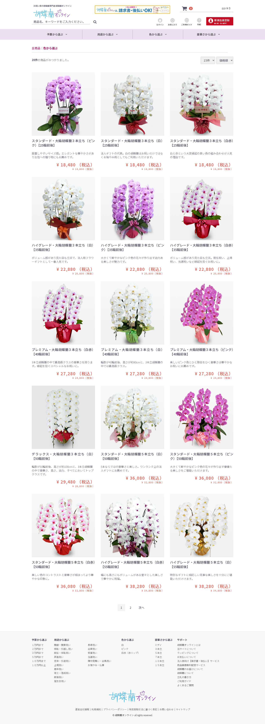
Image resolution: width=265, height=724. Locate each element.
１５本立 (159, 665)
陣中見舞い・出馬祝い (99, 661)
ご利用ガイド (184, 681)
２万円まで (37, 649)
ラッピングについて (187, 652)
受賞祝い (92, 652)
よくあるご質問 (185, 685)
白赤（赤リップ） (130, 652)
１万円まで (37, 644)
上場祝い (58, 665)
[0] (184, 8)
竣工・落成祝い (62, 673)
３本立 (158, 649)
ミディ (158, 644)
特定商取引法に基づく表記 (143, 709)
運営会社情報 (82, 709)
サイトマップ (183, 709)
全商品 (36, 48)
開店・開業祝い (62, 644)
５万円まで (37, 657)
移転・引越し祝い (63, 649)
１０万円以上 (39, 665)
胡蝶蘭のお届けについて (190, 669)
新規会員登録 (221, 21)
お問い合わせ (167, 709)
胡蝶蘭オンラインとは (189, 644)
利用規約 (96, 709)
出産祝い (92, 649)
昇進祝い (58, 657)
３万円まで (37, 652)
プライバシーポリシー (115, 709)
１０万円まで (39, 661)
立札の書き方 (184, 677)
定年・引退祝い (62, 661)
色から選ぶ (50, 48)
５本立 (158, 652)
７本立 (158, 657)
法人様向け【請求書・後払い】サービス (198, 661)
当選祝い (92, 657)
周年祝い (58, 669)
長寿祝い (92, 644)
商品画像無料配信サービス (191, 665)
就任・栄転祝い (62, 652)
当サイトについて (186, 649)
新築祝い (58, 677)
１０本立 (159, 661)
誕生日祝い (60, 681)
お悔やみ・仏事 (96, 665)
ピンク (124, 649)
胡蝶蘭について (185, 673)
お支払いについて (186, 657)
